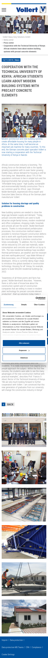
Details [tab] (24, 304)
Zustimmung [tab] (9, 304)
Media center (9, 39)
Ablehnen (24, 358)
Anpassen (23, 350)
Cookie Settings (8, 654)
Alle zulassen (24, 343)
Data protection (16, 640)
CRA (27, 647)
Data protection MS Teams (13, 647)
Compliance (36, 647)
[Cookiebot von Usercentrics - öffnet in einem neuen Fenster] (35, 298)
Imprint (5, 640)
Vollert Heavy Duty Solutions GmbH (16, 37)
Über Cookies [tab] (39, 304)
